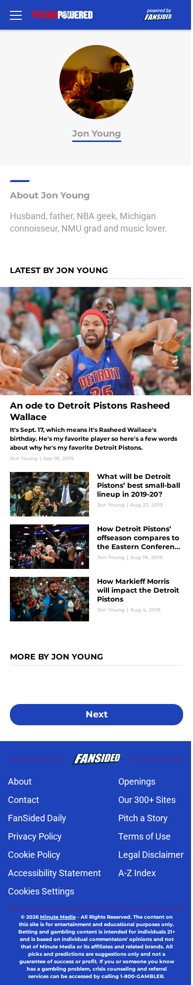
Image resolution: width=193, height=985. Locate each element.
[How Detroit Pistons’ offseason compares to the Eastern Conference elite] (96, 546)
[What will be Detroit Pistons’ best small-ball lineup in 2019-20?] (96, 494)
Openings (136, 781)
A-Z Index (137, 873)
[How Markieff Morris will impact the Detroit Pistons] (96, 599)
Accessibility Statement (54, 873)
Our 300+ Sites (147, 800)
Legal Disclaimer (151, 854)
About (20, 781)
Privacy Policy (35, 836)
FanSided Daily (37, 818)
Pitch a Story (143, 818)
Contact (23, 800)
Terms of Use (144, 836)
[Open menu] (16, 15)
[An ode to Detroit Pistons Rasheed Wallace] (96, 374)
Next (97, 714)
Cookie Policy (34, 854)
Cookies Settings (41, 891)
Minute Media (58, 917)
